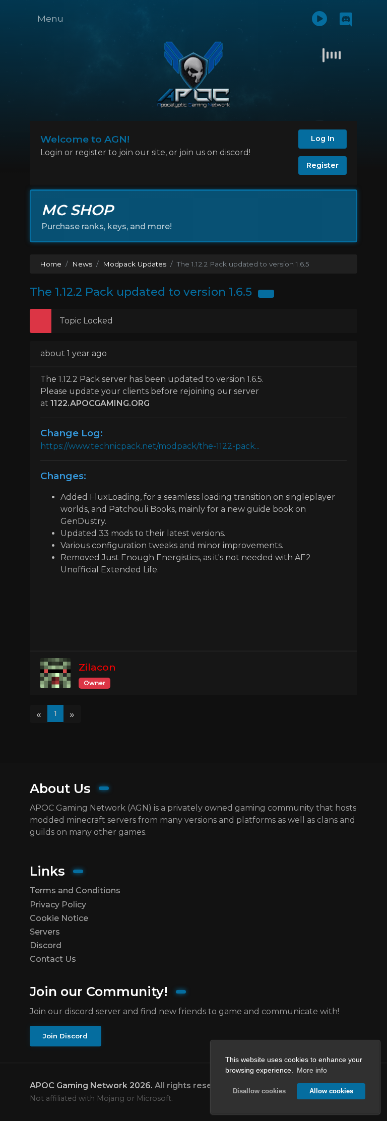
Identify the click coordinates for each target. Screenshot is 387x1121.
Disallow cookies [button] (259, 1091)
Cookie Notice (59, 918)
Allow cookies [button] (331, 1091)
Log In (323, 138)
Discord (45, 945)
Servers (45, 932)
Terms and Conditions (75, 890)
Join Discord (65, 1036)
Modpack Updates (134, 264)
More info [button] (312, 1070)
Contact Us (53, 959)
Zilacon (97, 667)
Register (322, 165)
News (82, 264)
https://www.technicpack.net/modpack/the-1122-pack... (150, 446)
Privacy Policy (58, 904)
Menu (50, 18)
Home (50, 264)
